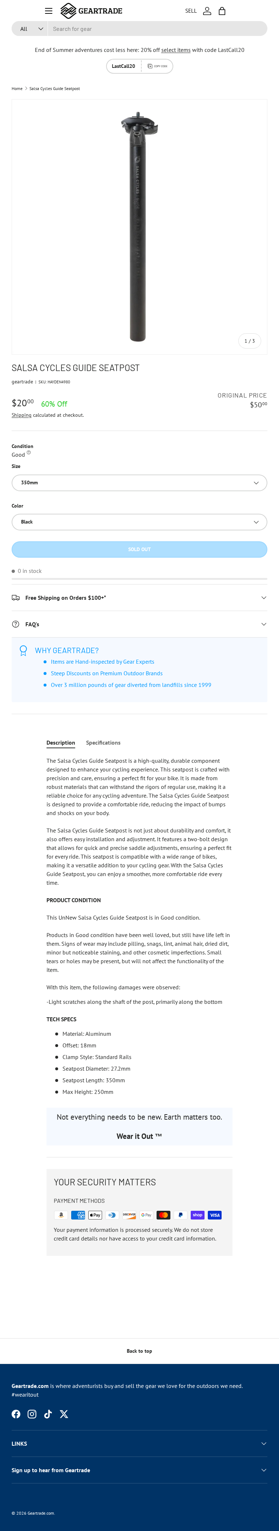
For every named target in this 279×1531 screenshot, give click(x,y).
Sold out (139, 549)
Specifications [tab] (103, 742)
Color (17, 505)
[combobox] (139, 28)
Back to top (139, 1351)
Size (16, 466)
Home (17, 88)
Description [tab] (60, 742)
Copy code (160, 66)
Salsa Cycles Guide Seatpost (54, 88)
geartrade (22, 381)
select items (176, 49)
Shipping (22, 415)
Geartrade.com (41, 1513)
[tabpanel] (139, 926)
